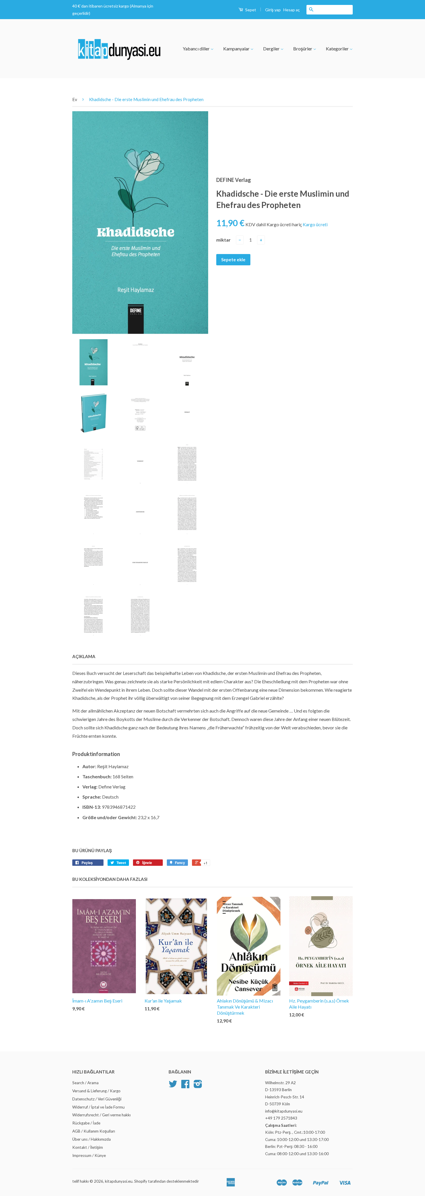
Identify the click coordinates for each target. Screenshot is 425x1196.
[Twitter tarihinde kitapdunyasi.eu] (173, 1086)
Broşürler (303, 48)
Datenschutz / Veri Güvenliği (96, 1099)
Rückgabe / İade (86, 1123)
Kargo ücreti (315, 224)
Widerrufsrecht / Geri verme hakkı (101, 1115)
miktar (223, 239)
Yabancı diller (196, 48)
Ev (74, 99)
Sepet (250, 9)
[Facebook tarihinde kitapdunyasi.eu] (185, 1086)
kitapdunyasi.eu (118, 1181)
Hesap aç (291, 9)
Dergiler (271, 48)
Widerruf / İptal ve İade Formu (98, 1107)
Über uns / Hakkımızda (91, 1139)
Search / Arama (85, 1082)
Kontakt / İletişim (87, 1147)
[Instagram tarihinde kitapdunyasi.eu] (197, 1086)
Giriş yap (273, 9)
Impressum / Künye (89, 1155)
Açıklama (83, 656)
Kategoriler (338, 48)
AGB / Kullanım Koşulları (93, 1131)
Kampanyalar (236, 48)
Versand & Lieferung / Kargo (96, 1091)
